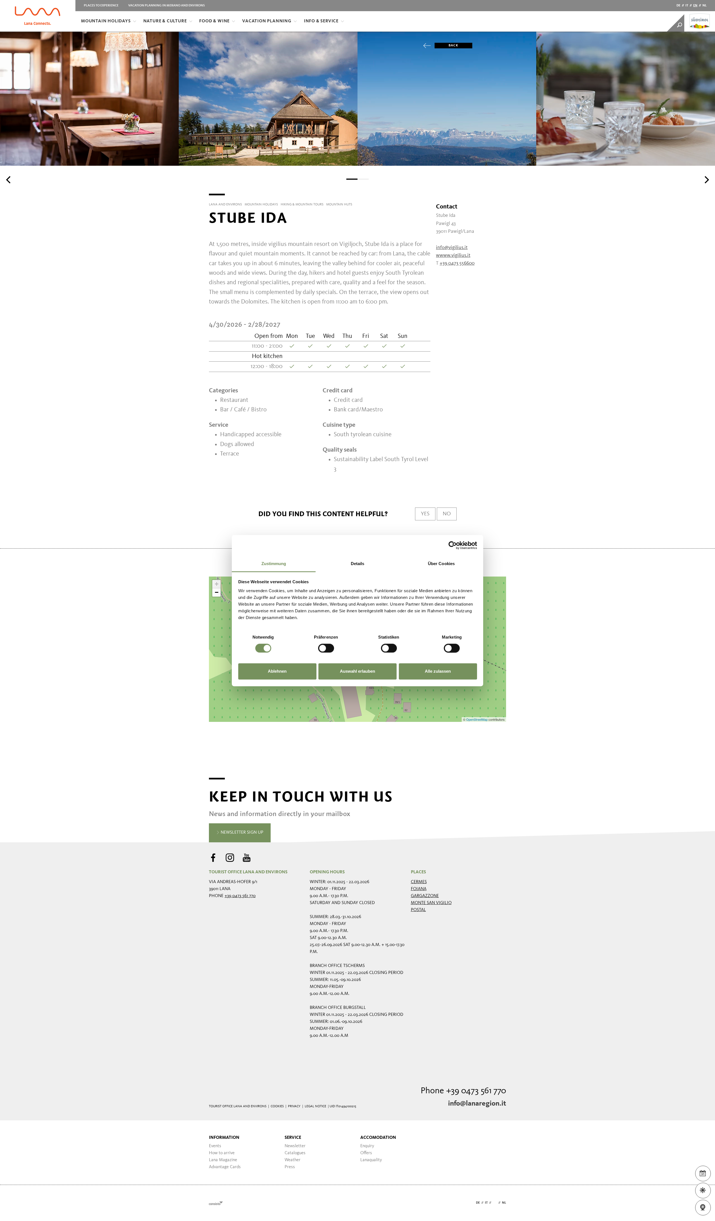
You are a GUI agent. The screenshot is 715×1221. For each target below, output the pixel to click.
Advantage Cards (225, 1167)
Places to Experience (101, 5)
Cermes (419, 882)
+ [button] (216, 583)
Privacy (294, 1106)
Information (224, 1137)
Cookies (277, 1106)
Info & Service (321, 21)
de (678, 5)
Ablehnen (277, 671)
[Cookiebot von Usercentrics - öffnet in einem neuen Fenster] (452, 545)
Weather (293, 1160)
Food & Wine (214, 21)
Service (293, 1137)
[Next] (706, 180)
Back (453, 45)
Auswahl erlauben (357, 671)
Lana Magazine (223, 1160)
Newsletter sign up (241, 832)
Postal (418, 910)
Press (290, 1167)
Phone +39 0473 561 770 (463, 1091)
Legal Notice (315, 1106)
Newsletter (295, 1146)
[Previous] (9, 180)
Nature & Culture (165, 21)
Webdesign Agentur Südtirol (216, 1203)
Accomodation (378, 1137)
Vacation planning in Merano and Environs (166, 5)
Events (215, 1146)
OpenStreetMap (477, 719)
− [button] (216, 592)
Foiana (418, 889)
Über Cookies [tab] (441, 563)
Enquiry (367, 1146)
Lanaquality (371, 1160)
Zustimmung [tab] (273, 563)
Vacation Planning (266, 21)
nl (704, 5)
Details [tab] (357, 563)
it (686, 5)
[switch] (326, 648)
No (447, 514)
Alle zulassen (438, 671)
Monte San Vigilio (431, 903)
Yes (425, 514)
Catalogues (295, 1153)
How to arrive (222, 1153)
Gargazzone (425, 896)
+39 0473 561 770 (240, 896)
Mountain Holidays (106, 21)
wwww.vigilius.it (453, 255)
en (695, 5)
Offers (366, 1153)
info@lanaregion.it (477, 1103)
